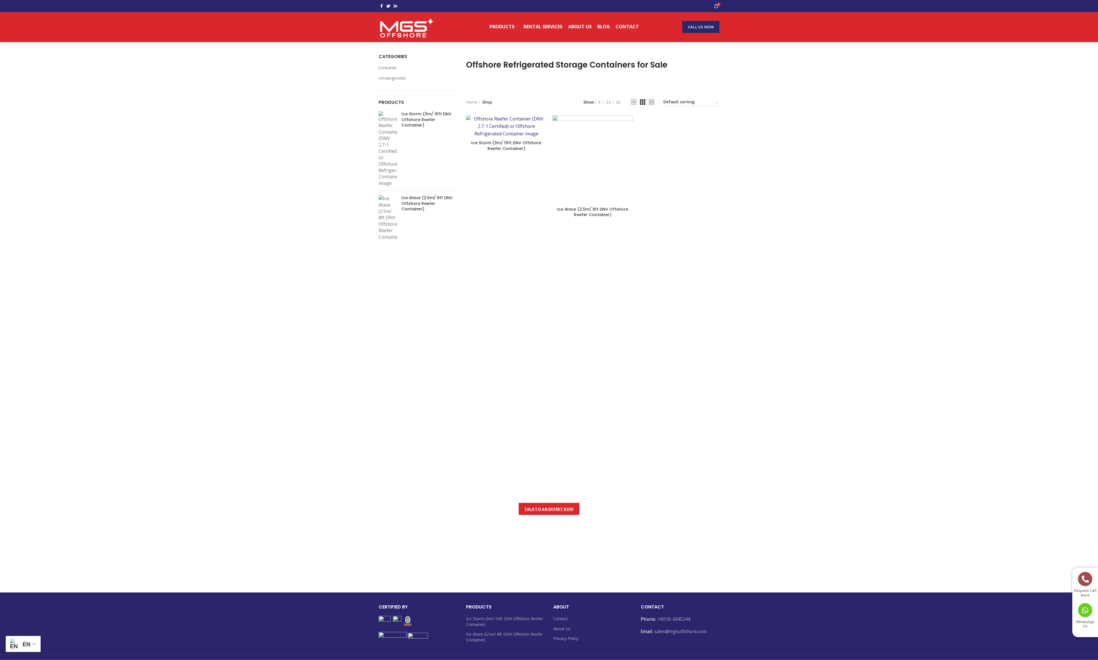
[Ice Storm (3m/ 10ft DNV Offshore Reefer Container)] (388, 148)
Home (472, 102)
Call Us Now (701, 26)
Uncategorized (392, 78)
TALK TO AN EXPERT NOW (549, 508)
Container (388, 67)
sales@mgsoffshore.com (680, 631)
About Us (561, 628)
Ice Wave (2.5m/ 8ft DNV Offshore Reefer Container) (427, 203)
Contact (560, 618)
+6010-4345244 (673, 619)
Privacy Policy (565, 638)
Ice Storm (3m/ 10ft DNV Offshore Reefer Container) (426, 119)
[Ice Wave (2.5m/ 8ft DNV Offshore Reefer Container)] (388, 217)
